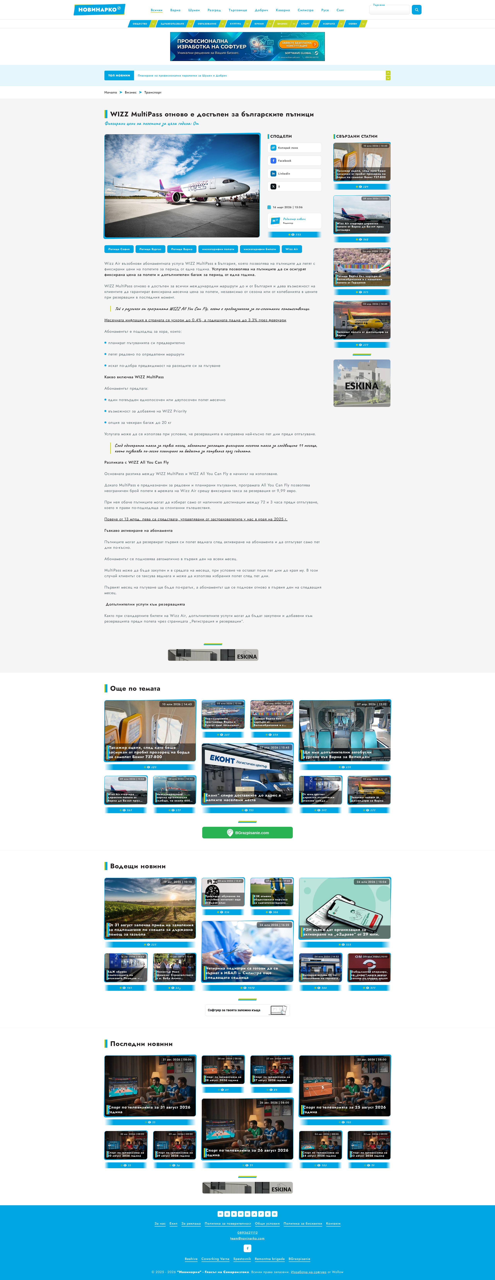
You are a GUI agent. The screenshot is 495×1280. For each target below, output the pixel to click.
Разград (214, 10)
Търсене (379, 5)
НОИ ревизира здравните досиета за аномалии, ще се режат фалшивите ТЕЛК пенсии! (200, 75)
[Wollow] (247, 46)
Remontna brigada (270, 1258)
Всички (157, 10)
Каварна (283, 10)
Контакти (333, 1223)
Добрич (261, 10)
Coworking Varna (215, 1258)
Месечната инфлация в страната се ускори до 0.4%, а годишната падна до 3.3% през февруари (195, 320)
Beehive (191, 1258)
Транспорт (152, 92)
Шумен (194, 10)
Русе (325, 10)
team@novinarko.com (247, 1238)
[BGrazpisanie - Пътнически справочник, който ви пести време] (247, 832)
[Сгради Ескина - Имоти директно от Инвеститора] (213, 655)
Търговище (238, 10)
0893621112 (247, 1232)
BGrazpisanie (299, 1258)
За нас (160, 1223)
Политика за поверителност (228, 1223)
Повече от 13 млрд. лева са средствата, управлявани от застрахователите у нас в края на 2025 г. (196, 519)
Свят (340, 10)
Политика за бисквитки (303, 1223)
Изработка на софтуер (309, 1272)
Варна (175, 10)
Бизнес (131, 92)
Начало (110, 92)
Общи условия (267, 1223)
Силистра (306, 10)
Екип (174, 1223)
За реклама (191, 1223)
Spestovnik (242, 1258)
